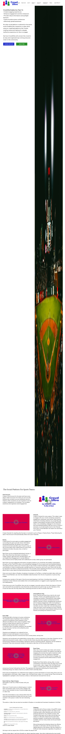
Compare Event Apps (8, 44)
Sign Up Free (22, 44)
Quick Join (23, 2)
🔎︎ (15, 2)
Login (18, 2)
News (51, 2)
